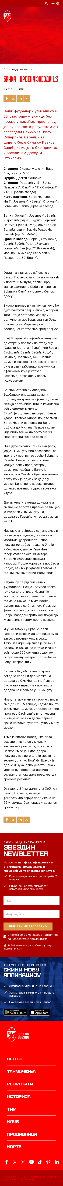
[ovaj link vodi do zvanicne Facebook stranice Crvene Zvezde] (6, 1162)
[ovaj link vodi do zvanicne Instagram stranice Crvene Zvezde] (23, 1162)
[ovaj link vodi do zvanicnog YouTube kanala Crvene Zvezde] (31, 1162)
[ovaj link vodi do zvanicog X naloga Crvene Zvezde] (15, 1162)
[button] (57, 16)
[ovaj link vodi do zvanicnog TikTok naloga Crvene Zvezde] (40, 1162)
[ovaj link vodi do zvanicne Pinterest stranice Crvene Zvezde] (48, 1162)
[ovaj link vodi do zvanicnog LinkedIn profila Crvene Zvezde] (56, 1162)
